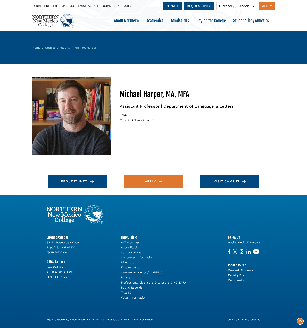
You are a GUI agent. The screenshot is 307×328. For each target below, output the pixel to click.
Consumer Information (137, 257)
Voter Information (133, 297)
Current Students (241, 270)
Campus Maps (131, 252)
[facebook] (229, 251)
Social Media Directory (244, 242)
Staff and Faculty (57, 47)
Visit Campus (226, 181)
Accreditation (130, 247)
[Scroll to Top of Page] (300, 321)
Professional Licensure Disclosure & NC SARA (153, 282)
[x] (235, 251)
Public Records (131, 287)
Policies (126, 277)
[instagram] (242, 251)
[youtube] (256, 251)
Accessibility (114, 319)
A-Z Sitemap (130, 242)
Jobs (127, 6)
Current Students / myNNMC (142, 272)
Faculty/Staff (88, 6)
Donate (172, 6)
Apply (267, 6)
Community (111, 6)
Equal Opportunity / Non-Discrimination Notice (75, 319)
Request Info (199, 6)
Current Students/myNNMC (53, 6)
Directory (127, 262)
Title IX (126, 292)
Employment (130, 267)
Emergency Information (138, 319)
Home (36, 47)
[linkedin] (248, 251)
